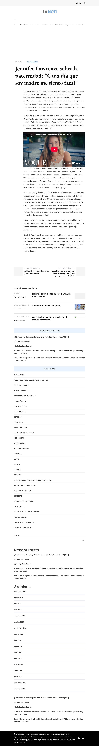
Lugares (18, 454)
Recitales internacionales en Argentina (32, 480)
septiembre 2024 (20, 592)
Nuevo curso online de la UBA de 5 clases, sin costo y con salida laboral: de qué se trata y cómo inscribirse (48, 352)
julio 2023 (17, 640)
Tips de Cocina (20, 517)
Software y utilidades (24, 501)
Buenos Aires (20, 390)
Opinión (17, 469)
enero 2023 (18, 677)
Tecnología (19, 506)
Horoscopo (19, 438)
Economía (18, 422)
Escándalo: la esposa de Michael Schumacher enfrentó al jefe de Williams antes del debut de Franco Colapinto (49, 359)
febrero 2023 (18, 671)
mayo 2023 (18, 652)
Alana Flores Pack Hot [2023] (46, 305)
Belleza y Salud (21, 385)
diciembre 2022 (19, 683)
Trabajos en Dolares (24, 522)
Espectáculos (32, 62)
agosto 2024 (18, 598)
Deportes (18, 417)
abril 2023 (17, 658)
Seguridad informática (24, 485)
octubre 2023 (19, 622)
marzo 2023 (18, 664)
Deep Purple (19, 412)
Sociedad (18, 496)
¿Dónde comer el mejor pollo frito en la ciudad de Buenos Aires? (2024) (41, 337)
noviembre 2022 (20, 689)
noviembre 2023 (20, 616)
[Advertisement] (49, 40)
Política (17, 475)
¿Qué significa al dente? (23, 346)
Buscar (17, 535)
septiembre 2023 (20, 628)
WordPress (21, 742)
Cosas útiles (20, 401)
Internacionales (21, 448)
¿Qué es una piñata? (22, 341)
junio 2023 (18, 646)
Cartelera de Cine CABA (25, 396)
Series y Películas (22, 491)
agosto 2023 (18, 634)
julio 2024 (17, 604)
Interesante (19, 443)
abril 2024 (17, 610)
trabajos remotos (22, 527)
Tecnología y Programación (27, 512)
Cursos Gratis (20, 406)
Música (17, 464)
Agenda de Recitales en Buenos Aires (31, 380)
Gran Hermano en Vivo (24, 433)
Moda (16, 459)
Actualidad (19, 375)
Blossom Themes (59, 740)
